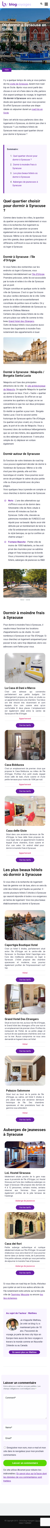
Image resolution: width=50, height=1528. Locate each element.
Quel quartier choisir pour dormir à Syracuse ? (24, 158)
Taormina (15, 1294)
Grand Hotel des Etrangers (21, 321)
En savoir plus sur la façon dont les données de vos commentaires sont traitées (25, 1477)
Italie (25, 33)
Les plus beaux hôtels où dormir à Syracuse (25, 175)
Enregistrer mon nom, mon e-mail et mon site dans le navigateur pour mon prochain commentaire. (24, 1451)
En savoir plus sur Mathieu (24, 1352)
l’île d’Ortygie (38, 274)
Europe (18, 33)
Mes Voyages (7, 33)
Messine (25, 1294)
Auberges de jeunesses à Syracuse (25, 184)
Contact (28, 1523)
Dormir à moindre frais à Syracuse (24, 166)
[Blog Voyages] (16, 3)
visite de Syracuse (18, 84)
